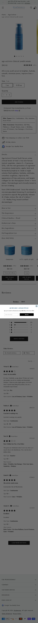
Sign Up (26, 314)
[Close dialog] (37, 306)
